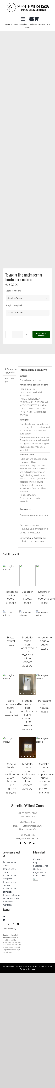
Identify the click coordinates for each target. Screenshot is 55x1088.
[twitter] (25, 843)
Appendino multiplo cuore (11, 595)
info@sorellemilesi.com (27, 838)
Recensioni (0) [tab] (10, 380)
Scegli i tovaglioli (14, 305)
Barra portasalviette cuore (13, 704)
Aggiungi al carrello (41, 334)
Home (7, 24)
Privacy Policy (9, 928)
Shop (14, 24)
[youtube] (34, 843)
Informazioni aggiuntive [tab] (10, 371)
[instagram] (30, 843)
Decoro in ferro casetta (27, 595)
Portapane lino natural (44, 704)
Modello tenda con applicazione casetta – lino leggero (29, 774)
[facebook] (21, 843)
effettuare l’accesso (33, 538)
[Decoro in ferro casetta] (27, 566)
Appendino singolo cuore (45, 641)
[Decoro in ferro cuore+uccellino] (44, 566)
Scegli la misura (13, 290)
